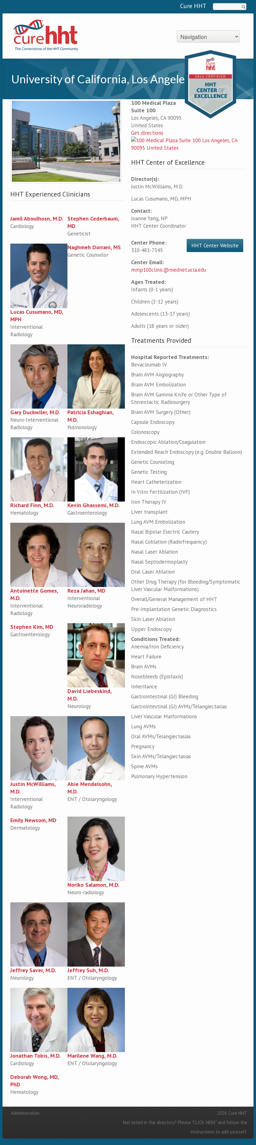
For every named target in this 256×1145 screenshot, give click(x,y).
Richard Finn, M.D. (32, 505)
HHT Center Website (215, 245)
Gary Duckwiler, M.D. (35, 412)
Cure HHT (193, 6)
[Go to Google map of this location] (188, 143)
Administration (25, 1113)
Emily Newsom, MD (33, 820)
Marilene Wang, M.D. (92, 1055)
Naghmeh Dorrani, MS (94, 247)
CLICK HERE (204, 1122)
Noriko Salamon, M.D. (93, 884)
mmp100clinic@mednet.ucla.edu (168, 269)
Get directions (147, 132)
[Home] (45, 35)
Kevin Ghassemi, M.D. (93, 505)
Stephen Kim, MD (31, 626)
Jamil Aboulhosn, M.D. (36, 218)
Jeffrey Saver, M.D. (33, 970)
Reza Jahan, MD (86, 590)
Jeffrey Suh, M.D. (88, 970)
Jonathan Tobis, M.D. (35, 1055)
